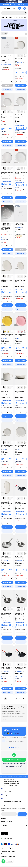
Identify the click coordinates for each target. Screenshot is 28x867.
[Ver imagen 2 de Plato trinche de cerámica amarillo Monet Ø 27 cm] (8, 331)
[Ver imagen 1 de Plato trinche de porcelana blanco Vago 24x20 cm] (18, 276)
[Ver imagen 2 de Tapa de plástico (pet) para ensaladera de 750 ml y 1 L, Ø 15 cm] (8, 224)
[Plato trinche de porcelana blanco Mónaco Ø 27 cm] (7, 157)
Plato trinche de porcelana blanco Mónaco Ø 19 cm (7, 116)
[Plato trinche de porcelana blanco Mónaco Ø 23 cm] (20, 101)
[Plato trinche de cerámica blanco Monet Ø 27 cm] (20, 432)
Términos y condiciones (6, 854)
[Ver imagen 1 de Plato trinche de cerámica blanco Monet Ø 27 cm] (18, 442)
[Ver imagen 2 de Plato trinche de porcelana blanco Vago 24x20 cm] (21, 276)
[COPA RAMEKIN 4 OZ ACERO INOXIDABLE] (20, 213)
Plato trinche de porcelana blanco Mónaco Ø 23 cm (21, 116)
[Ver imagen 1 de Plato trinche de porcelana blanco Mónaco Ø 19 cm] (4, 111)
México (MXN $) (7, 838)
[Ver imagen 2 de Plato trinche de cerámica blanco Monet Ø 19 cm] (8, 442)
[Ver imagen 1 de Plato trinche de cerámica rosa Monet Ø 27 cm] (18, 331)
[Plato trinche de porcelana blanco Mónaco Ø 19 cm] (7, 101)
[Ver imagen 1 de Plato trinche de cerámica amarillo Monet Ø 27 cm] (4, 331)
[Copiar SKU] (8, 59)
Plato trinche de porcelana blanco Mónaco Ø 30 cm (21, 172)
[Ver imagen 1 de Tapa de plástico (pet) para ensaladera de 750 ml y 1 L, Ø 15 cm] (4, 224)
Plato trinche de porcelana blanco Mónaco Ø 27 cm (7, 172)
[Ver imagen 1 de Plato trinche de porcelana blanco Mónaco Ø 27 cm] (4, 168)
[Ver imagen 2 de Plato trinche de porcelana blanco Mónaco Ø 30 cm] (21, 168)
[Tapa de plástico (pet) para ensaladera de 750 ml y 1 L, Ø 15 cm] (7, 213)
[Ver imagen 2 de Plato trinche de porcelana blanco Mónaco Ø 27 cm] (8, 168)
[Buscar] (25, 13)
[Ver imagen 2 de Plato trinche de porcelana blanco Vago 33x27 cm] (8, 276)
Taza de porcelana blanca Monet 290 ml (7, 390)
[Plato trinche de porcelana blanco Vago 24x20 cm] (20, 265)
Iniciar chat (13, 771)
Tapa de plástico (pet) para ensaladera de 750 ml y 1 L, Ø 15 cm (6, 228)
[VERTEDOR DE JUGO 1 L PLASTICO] (7, 45)
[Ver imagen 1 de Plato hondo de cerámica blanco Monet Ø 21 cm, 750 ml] (18, 387)
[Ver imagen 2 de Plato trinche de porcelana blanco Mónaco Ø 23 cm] (21, 111)
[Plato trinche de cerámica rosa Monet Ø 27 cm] (20, 321)
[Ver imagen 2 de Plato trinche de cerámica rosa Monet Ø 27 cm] (21, 331)
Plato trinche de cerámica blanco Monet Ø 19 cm (7, 446)
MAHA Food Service (9, 856)
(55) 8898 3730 (7, 791)
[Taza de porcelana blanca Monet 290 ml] (7, 376)
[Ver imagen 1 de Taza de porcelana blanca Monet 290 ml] (4, 387)
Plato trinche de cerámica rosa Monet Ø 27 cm (21, 335)
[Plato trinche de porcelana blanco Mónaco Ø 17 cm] (20, 45)
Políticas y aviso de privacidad (8, 851)
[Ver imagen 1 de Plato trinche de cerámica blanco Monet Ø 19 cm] (4, 442)
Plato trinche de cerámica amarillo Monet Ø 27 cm (7, 335)
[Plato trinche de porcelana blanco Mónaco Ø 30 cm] (20, 157)
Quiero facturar (13, 747)
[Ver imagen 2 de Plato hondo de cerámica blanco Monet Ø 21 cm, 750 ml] (21, 387)
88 (16, 698)
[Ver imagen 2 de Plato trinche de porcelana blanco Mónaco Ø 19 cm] (8, 111)
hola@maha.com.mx (8, 795)
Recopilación (9, 17)
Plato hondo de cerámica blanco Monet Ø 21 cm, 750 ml (20, 391)
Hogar (2, 17)
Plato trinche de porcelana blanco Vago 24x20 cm (20, 280)
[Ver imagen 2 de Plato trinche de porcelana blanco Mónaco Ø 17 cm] (21, 55)
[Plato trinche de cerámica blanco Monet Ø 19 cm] (7, 432)
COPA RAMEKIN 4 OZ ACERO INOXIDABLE (19, 224)
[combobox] (14, 13)
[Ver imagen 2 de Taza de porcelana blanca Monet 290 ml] (8, 387)
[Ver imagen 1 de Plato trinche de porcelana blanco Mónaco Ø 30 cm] (18, 168)
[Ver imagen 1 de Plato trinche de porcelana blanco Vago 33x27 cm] (4, 276)
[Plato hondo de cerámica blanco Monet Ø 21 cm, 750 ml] (20, 376)
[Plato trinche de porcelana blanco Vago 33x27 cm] (7, 265)
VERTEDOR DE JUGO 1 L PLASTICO (6, 55)
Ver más (20, 2)
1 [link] (5, 698)
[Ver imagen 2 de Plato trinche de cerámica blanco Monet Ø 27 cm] (21, 442)
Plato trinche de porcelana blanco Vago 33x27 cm (6, 280)
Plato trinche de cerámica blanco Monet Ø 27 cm (21, 446)
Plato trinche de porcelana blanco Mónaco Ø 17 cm (21, 60)
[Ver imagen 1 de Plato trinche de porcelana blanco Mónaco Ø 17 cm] (18, 55)
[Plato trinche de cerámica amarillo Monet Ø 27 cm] (7, 321)
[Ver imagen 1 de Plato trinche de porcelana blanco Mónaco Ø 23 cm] (18, 111)
